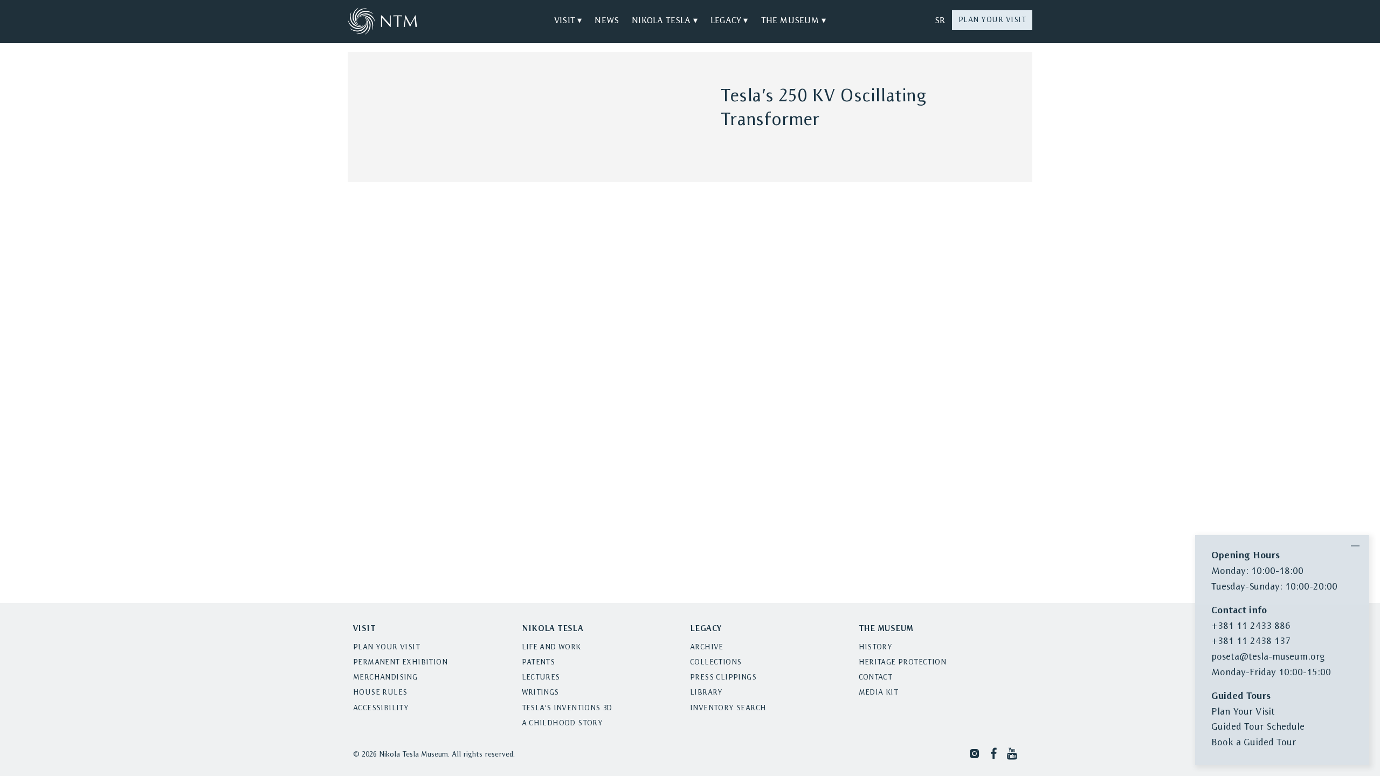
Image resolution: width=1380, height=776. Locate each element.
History (876, 647)
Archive (706, 647)
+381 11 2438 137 (1251, 641)
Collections (715, 662)
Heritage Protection (903, 662)
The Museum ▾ (793, 21)
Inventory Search (728, 708)
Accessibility (381, 708)
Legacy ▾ (729, 21)
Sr (940, 21)
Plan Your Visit (992, 20)
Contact (876, 677)
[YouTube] (1013, 753)
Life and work (551, 647)
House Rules (380, 692)
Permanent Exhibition (400, 662)
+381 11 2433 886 (1251, 626)
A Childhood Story (562, 723)
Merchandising (385, 677)
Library (706, 692)
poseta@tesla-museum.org (1267, 657)
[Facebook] (993, 753)
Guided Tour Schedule (1258, 727)
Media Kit (879, 692)
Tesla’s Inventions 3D (567, 708)
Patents (538, 662)
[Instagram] (975, 753)
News (607, 21)
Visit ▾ (568, 21)
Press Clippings (723, 677)
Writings (540, 692)
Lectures (541, 677)
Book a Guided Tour (1253, 742)
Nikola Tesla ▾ (665, 21)
